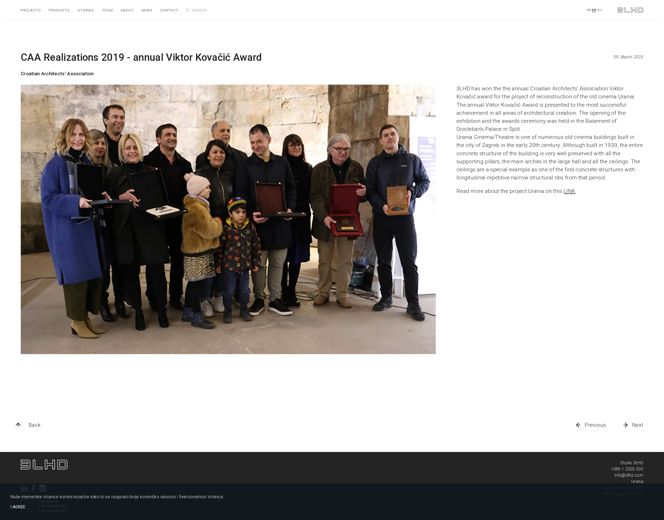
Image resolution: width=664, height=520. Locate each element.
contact (169, 10)
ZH (599, 10)
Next (637, 425)
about (127, 10)
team (107, 10)
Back (34, 425)
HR (588, 10)
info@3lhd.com (628, 475)
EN (594, 10)
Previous (595, 425)
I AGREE (17, 507)
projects (31, 10)
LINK (569, 191)
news (147, 10)
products (59, 10)
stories (86, 10)
